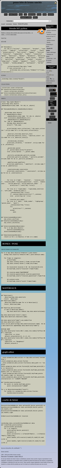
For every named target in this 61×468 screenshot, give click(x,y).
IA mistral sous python (50, 75)
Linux (25, 14)
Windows (35, 17)
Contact (16, 456)
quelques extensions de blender (51, 31)
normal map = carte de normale (51, 59)
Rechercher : (10, 21)
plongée (44, 14)
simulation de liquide (49, 55)
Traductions (52, 116)
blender (49, 122)
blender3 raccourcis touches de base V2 (51, 35)
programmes (51, 14)
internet (52, 108)
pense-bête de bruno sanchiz (27, 2)
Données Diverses (13, 14)
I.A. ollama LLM (49, 72)
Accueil (3, 24)
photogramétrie (53, 95)
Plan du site (4, 456)
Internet (20, 14)
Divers (5, 14)
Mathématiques (31, 14)
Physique (39, 14)
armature (49, 38)
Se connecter (10, 456)
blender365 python (49, 49)
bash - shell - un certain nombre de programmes (50, 80)
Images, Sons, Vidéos (51, 103)
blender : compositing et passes (49, 44)
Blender (15, 24)
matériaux (49, 62)
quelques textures (51, 40)
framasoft (52, 98)
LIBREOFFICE (52, 111)
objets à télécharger (51, 52)
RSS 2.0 (21, 456)
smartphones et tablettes (26, 17)
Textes (52, 113)
